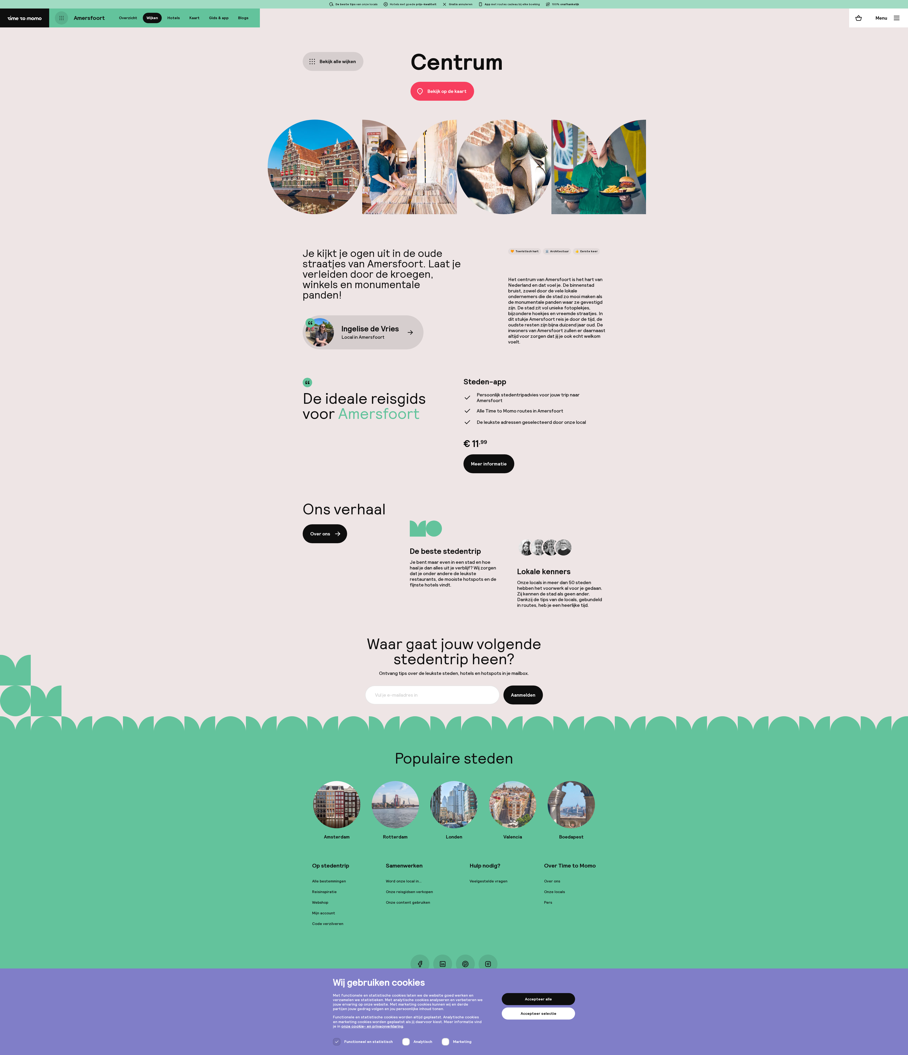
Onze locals (554, 891)
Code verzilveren (327, 923)
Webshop (320, 902)
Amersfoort (89, 18)
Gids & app (219, 17)
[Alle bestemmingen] (61, 18)
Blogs (243, 17)
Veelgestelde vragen (488, 881)
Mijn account (323, 913)
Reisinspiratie (324, 891)
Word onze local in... (404, 881)
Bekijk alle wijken (338, 61)
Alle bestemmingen (329, 881)
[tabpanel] (534, 425)
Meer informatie (489, 464)
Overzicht (128, 17)
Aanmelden (523, 695)
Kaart (194, 17)
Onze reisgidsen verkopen (409, 891)
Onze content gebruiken (408, 902)
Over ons (320, 534)
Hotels (173, 17)
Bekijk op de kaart (447, 91)
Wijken (152, 17)
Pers (548, 902)
